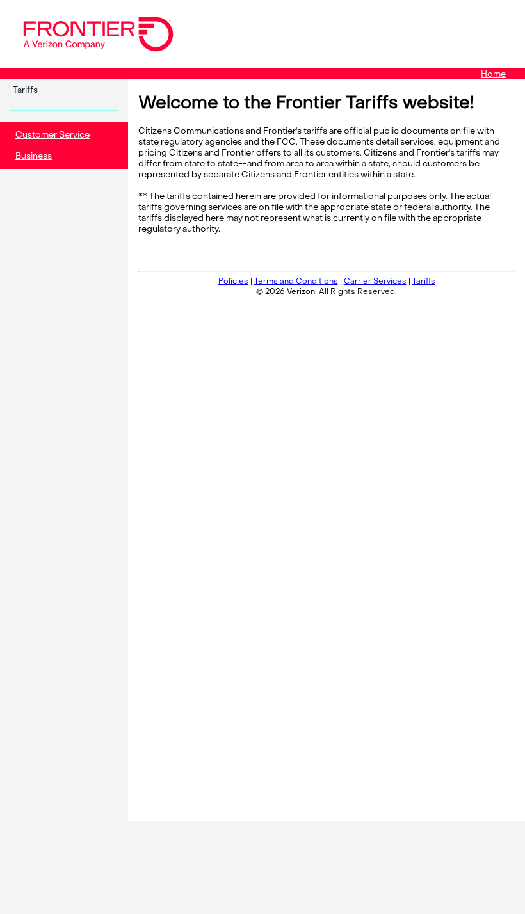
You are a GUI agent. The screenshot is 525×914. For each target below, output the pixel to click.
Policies (233, 281)
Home (493, 73)
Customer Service (52, 134)
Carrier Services (375, 281)
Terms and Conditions (296, 281)
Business (33, 155)
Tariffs (25, 89)
